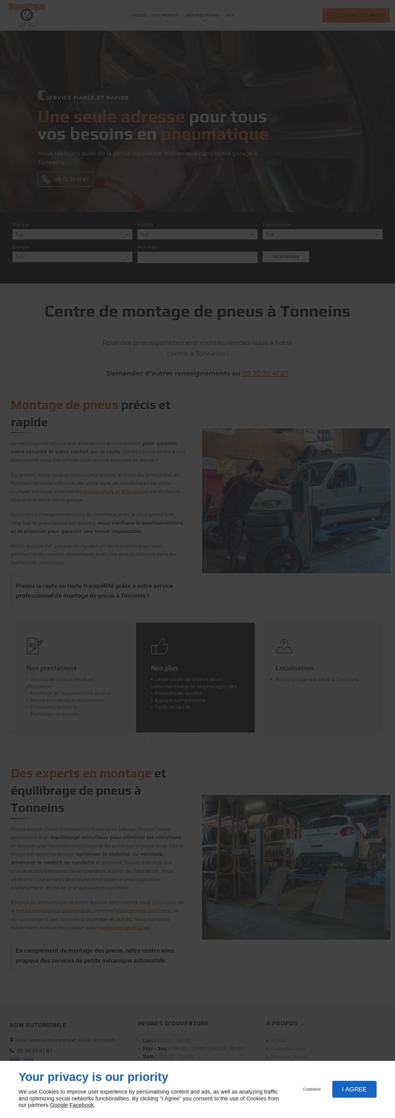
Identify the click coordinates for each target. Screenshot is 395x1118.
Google (59, 1105)
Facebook (81, 1105)
